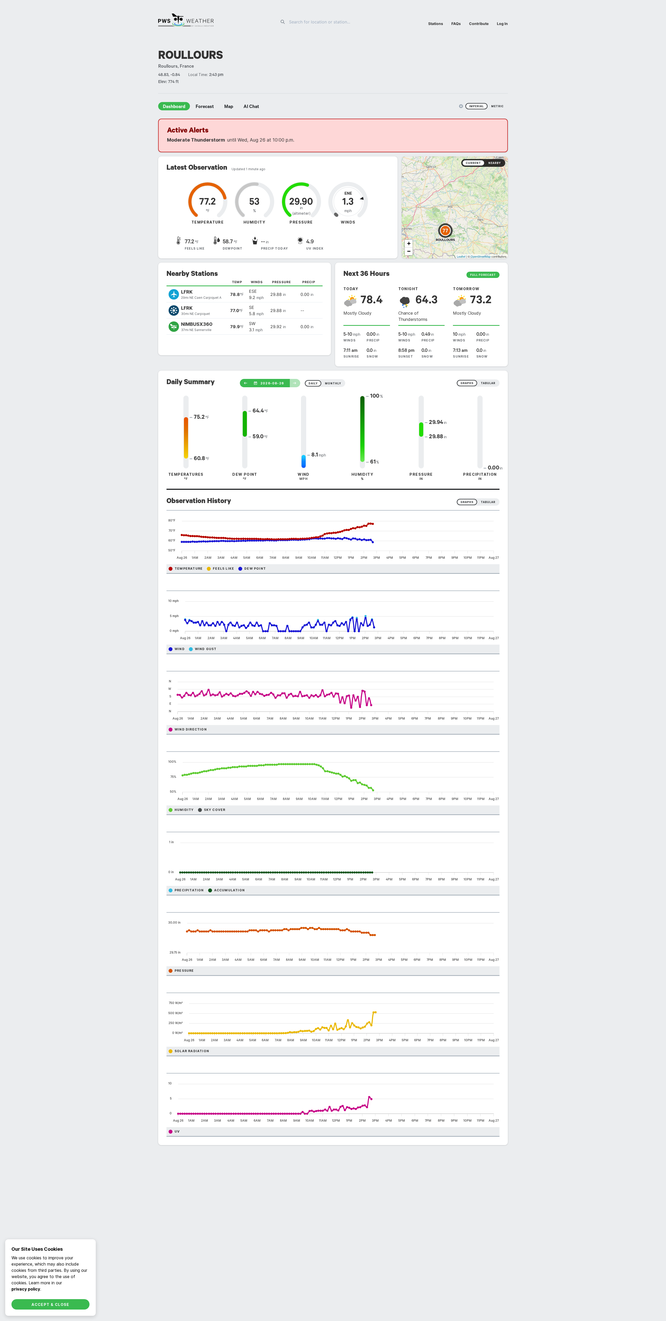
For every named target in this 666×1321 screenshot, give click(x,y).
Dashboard (174, 107)
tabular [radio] (488, 383)
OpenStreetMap (481, 256)
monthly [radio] (333, 383)
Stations (435, 23)
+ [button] (409, 243)
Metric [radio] (497, 106)
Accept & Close (50, 1304)
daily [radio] (313, 383)
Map (228, 107)
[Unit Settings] (461, 106)
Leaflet (461, 256)
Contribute (479, 23)
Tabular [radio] (488, 502)
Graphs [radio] (466, 502)
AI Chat (251, 107)
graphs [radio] (466, 383)
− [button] (409, 251)
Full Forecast (483, 274)
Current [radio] (473, 162)
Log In (502, 23)
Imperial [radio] (476, 106)
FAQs (456, 23)
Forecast (205, 107)
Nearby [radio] (494, 162)
